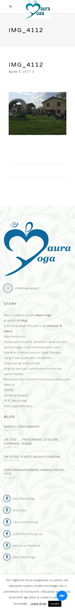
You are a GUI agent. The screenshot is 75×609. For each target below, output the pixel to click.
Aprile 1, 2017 (11, 430)
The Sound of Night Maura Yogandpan (32, 457)
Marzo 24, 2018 (11, 460)
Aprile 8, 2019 (11, 477)
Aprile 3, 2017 (20, 71)
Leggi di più (38, 603)
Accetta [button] (55, 603)
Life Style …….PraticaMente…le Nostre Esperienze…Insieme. (31, 441)
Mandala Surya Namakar (21, 426)
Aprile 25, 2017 (11, 447)
